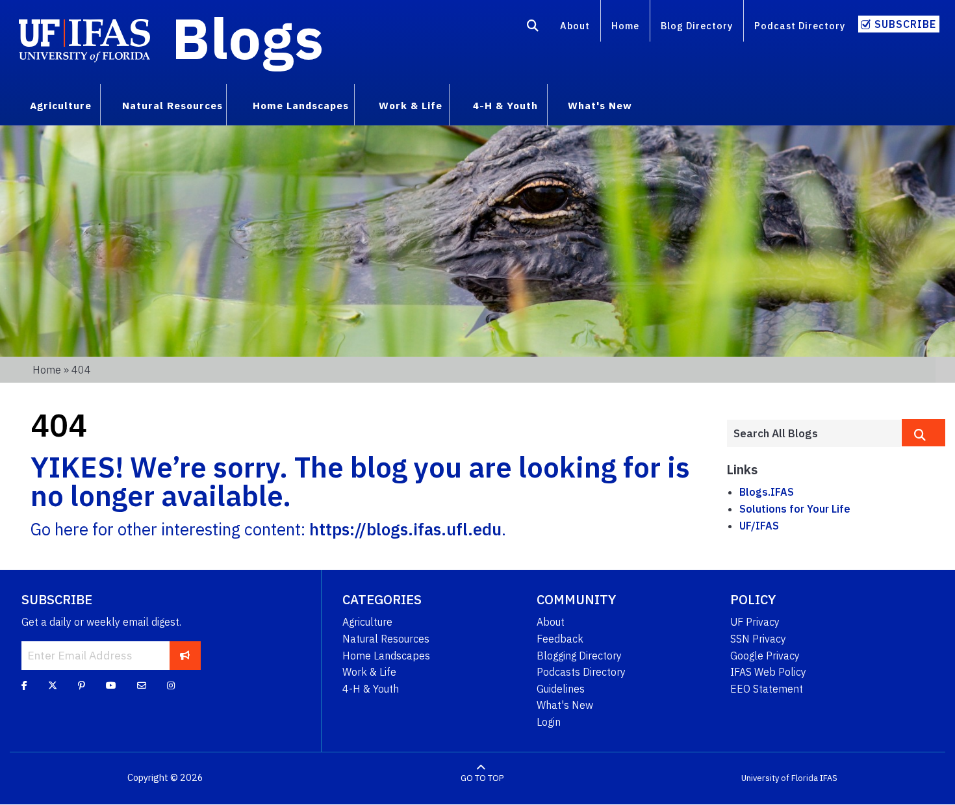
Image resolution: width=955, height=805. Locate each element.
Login (549, 721)
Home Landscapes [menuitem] (301, 105)
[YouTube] (111, 685)
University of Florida (779, 778)
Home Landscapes (386, 655)
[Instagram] (171, 685)
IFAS (828, 778)
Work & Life (369, 671)
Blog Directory (697, 25)
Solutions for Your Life (794, 508)
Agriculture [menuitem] (61, 105)
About (575, 25)
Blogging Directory (579, 655)
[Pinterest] (81, 685)
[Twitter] (52, 685)
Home (625, 25)
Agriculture (367, 621)
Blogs (248, 38)
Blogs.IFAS (766, 491)
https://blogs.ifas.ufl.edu (405, 529)
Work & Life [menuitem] (410, 105)
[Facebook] (24, 685)
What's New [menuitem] (600, 105)
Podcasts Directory (581, 671)
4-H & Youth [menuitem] (505, 105)
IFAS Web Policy (768, 671)
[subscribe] (184, 655)
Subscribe (905, 24)
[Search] (533, 28)
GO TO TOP (482, 778)
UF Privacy (755, 621)
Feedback (560, 638)
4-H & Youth (370, 688)
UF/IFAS (759, 525)
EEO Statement (766, 688)
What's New (565, 704)
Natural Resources (385, 638)
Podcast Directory (799, 25)
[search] (924, 432)
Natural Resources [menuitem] (172, 105)
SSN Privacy (758, 638)
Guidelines (561, 688)
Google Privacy (765, 655)
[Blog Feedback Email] (141, 685)
